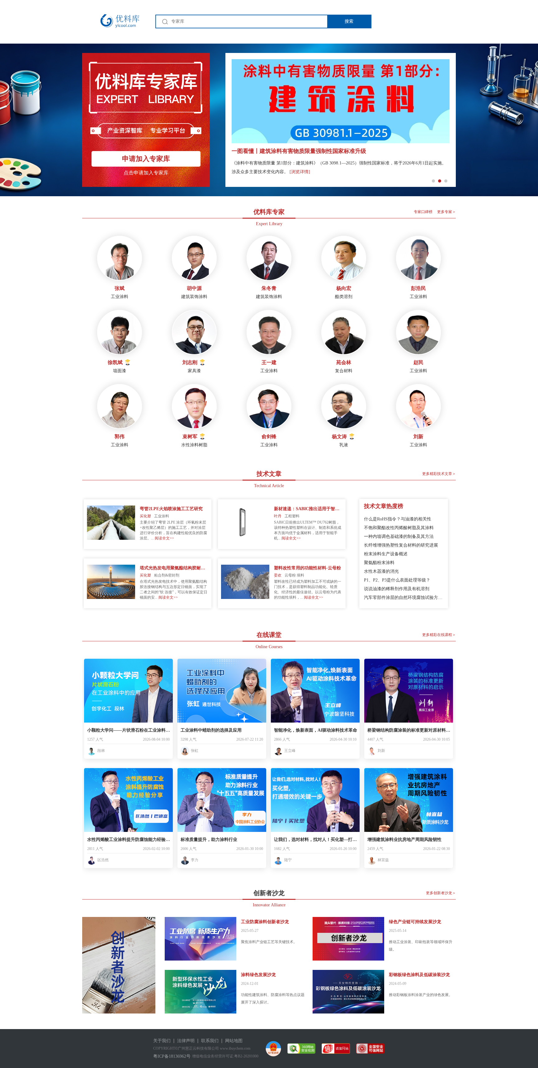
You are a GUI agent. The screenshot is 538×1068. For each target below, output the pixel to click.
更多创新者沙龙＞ (441, 893)
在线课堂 (269, 634)
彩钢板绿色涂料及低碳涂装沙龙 (419, 974)
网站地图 (234, 1040)
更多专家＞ (446, 212)
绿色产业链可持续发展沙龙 (415, 921)
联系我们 (210, 1040)
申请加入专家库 (146, 159)
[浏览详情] (300, 171)
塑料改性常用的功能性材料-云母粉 (307, 568)
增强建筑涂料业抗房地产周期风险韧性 (404, 839)
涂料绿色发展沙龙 (258, 974)
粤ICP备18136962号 (172, 1056)
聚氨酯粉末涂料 (379, 562)
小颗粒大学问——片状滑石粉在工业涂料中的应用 (129, 730)
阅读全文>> (164, 538)
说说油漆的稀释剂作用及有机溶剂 (396, 588)
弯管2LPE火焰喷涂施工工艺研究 (171, 508)
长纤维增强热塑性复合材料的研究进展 (401, 545)
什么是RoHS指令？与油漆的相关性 (397, 519)
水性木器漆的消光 (381, 571)
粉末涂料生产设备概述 (386, 554)
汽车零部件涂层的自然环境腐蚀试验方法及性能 (403, 597)
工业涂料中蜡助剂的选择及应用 (211, 730)
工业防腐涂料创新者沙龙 (265, 921)
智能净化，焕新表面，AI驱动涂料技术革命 (315, 730)
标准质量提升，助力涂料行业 (209, 839)
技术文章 (269, 473)
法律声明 (186, 1040)
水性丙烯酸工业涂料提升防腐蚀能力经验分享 (129, 839)
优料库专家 (269, 211)
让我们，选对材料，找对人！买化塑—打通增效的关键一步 (316, 839)
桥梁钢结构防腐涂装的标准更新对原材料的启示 (409, 730)
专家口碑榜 (423, 212)
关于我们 (162, 1040)
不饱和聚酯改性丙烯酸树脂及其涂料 (399, 527)
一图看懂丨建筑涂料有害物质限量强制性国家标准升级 (299, 151)
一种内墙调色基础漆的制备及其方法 (399, 536)
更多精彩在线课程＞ (439, 635)
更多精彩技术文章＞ (439, 474)
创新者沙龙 (269, 893)
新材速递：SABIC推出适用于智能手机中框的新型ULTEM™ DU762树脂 (308, 508)
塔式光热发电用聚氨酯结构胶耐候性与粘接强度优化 (174, 568)
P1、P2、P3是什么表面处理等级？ (397, 580)
